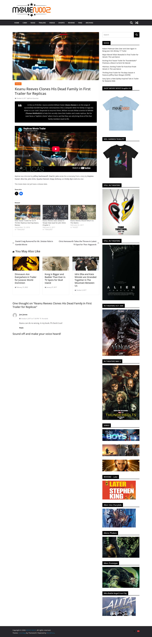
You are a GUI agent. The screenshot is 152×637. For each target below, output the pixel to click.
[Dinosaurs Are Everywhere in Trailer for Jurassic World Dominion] (26, 258)
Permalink (45, 319)
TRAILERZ (42, 23)
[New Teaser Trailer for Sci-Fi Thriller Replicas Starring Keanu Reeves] (27, 212)
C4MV (25, 23)
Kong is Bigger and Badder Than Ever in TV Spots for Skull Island (55, 278)
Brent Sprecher (34, 98)
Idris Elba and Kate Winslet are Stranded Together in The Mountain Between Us (85, 280)
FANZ (80, 23)
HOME (16, 23)
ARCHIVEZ (89, 23)
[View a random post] (136, 22)
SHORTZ (61, 23)
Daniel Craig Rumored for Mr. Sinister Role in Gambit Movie (34, 243)
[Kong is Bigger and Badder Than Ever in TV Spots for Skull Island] (56, 258)
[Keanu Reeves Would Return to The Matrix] (83, 212)
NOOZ (33, 23)
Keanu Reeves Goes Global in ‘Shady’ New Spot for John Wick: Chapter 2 (54, 223)
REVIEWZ (71, 23)
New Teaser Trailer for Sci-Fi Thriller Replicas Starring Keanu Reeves (27, 223)
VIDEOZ (52, 23)
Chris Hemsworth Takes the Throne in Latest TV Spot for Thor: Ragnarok (77, 243)
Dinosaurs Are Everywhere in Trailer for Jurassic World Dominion (25, 278)
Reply (21, 328)
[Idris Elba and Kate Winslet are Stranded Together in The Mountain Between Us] (85, 258)
